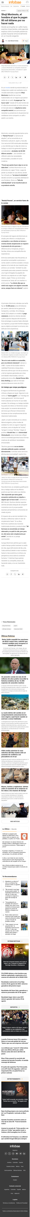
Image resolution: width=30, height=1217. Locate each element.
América (9, 1162)
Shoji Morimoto (6, 625)
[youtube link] (17, 1153)
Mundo (3, 10)
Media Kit (17, 1193)
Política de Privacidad (21, 1203)
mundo (7, 87)
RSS (24, 1170)
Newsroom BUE (18, 629)
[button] (2, 2)
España (21, 1162)
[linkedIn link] (24, 1153)
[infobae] (15, 2)
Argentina (6, 1189)
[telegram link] (20, 1153)
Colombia (15, 1162)
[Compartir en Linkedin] (16, 77)
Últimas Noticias (17, 1170)
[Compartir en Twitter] (12, 77)
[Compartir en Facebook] (8, 77)
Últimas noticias (6, 629)
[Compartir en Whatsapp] (4, 77)
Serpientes (15, 6)
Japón (15, 625)
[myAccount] (27, 2)
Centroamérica (8, 1170)
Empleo (15, 1180)
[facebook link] (5, 1153)
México (18, 1166)
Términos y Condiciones (9, 1203)
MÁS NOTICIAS (15, 821)
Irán (10, 6)
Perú (22, 1166)
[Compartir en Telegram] (20, 77)
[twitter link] (9, 1153)
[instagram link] (13, 1153)
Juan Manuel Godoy (13, 40)
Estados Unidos (10, 1166)
